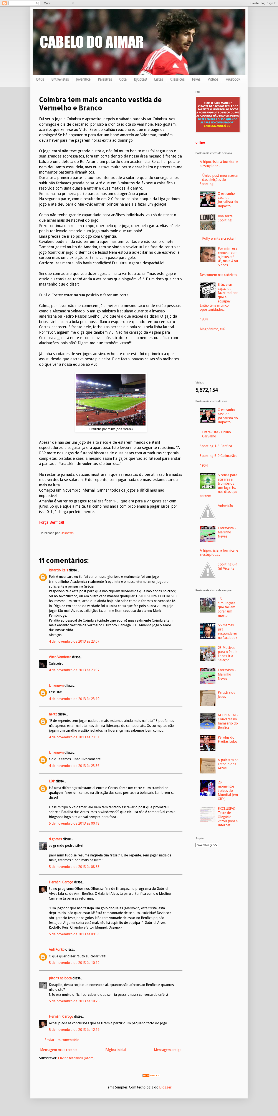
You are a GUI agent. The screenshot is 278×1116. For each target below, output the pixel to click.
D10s (40, 79)
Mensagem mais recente (59, 1050)
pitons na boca (60, 978)
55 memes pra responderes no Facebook (227, 631)
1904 (204, 319)
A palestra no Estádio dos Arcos (228, 764)
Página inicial (115, 1050)
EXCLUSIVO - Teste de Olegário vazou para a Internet (228, 817)
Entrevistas (60, 79)
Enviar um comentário (62, 1040)
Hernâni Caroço (61, 882)
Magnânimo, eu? (212, 329)
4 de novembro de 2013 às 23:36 (74, 766)
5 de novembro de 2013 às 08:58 (74, 867)
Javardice (83, 79)
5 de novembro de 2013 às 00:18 (74, 823)
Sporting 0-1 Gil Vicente (228, 566)
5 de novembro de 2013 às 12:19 (74, 1030)
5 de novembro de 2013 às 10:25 (74, 1001)
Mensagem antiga (167, 1050)
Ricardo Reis (58, 570)
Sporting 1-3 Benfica (216, 446)
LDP (52, 781)
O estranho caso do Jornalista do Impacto (228, 200)
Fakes (196, 79)
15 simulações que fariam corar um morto (226, 607)
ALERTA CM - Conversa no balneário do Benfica (228, 721)
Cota (122, 79)
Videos (213, 79)
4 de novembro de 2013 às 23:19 (74, 699)
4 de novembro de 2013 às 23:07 (74, 641)
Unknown (56, 686)
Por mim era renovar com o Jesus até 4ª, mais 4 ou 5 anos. (228, 257)
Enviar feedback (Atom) (76, 1058)
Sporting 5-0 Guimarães (218, 456)
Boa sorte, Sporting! (225, 218)
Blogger (165, 1087)
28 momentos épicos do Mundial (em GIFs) (228, 790)
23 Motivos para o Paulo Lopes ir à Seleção (228, 654)
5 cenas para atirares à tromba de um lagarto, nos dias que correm (219, 485)
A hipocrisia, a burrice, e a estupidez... (219, 164)
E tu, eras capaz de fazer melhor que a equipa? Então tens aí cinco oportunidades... (219, 297)
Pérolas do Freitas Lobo (227, 739)
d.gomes (55, 839)
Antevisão (225, 506)
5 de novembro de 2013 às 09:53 (74, 934)
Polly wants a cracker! (218, 238)
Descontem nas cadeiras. (219, 275)
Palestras (105, 79)
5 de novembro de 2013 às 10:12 (74, 963)
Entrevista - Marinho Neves (227, 532)
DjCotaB (140, 79)
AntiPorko (57, 949)
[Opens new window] (111, 424)
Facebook (232, 79)
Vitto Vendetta (60, 657)
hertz (53, 714)
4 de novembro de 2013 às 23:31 (74, 737)
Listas (158, 79)
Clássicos (177, 79)
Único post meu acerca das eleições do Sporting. (219, 180)
